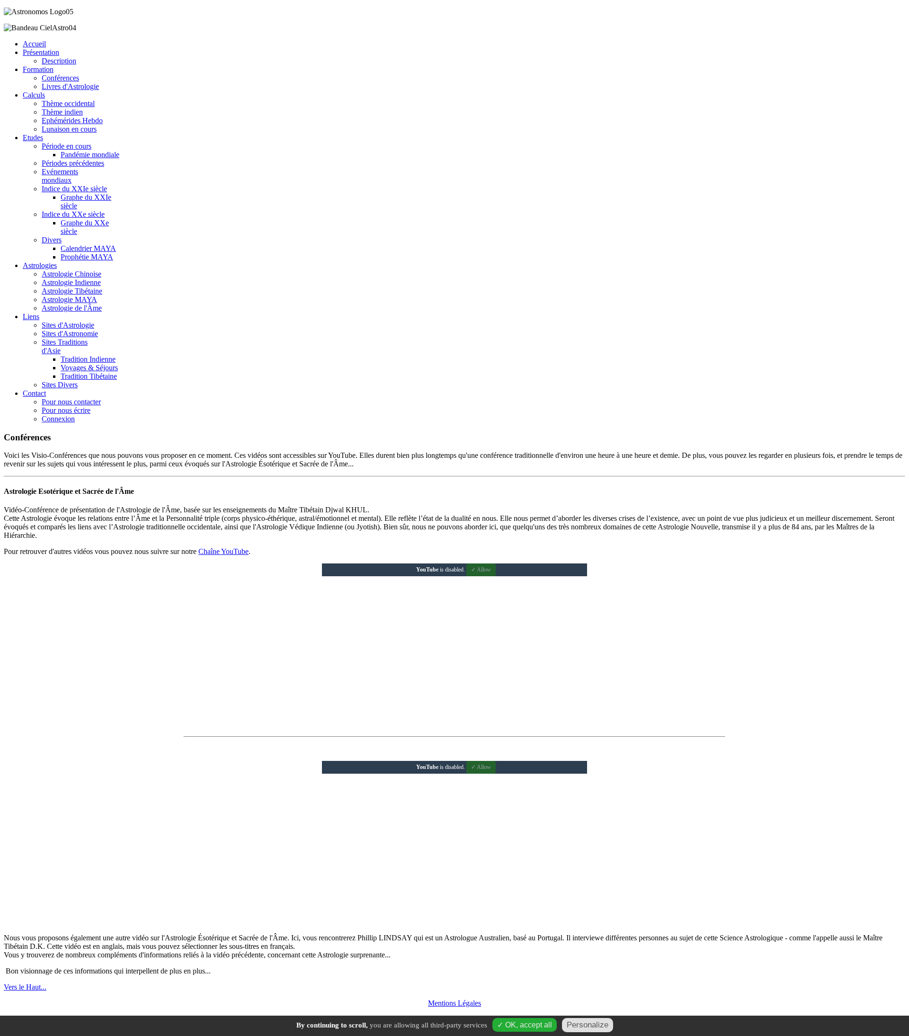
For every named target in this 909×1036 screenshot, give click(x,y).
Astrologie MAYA (69, 299)
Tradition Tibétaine (89, 376)
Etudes (33, 138)
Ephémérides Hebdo (72, 120)
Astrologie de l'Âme (72, 308)
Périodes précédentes (73, 163)
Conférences (60, 78)
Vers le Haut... (25, 987)
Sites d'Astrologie (68, 325)
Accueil (34, 44)
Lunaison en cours (69, 129)
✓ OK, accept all (524, 1025)
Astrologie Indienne (71, 282)
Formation (38, 69)
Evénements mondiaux (60, 176)
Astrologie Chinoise (71, 274)
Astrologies (40, 265)
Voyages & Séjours (89, 368)
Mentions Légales (454, 1003)
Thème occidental (68, 103)
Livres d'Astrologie (70, 86)
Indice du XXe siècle (73, 214)
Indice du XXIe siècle (74, 189)
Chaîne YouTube (223, 551)
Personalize (587, 1024)
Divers (52, 240)
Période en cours (66, 146)
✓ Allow (481, 569)
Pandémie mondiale (90, 155)
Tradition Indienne (88, 359)
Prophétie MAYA (87, 257)
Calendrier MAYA (88, 248)
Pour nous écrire (66, 410)
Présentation (41, 52)
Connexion (58, 419)
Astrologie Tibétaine (72, 291)
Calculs (34, 95)
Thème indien (62, 112)
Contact (34, 393)
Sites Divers (60, 385)
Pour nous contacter (71, 402)
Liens (31, 317)
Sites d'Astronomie (70, 334)
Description (59, 61)
